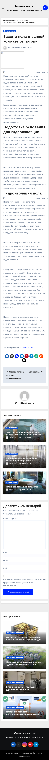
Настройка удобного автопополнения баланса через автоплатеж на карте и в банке (22, 714)
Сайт (5, 568)
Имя (5, 552)
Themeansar (24, 757)
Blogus (37, 753)
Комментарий (10, 518)
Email (6, 560)
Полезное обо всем (15, 633)
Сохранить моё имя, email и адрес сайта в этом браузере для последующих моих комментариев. (24, 582)
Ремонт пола (23, 6)
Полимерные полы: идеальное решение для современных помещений (21, 461)
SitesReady (15, 48)
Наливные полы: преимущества (21, 487)
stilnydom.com (26, 347)
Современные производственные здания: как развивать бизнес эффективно (23, 664)
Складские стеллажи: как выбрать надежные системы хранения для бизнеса (23, 639)
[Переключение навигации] (3, 7)
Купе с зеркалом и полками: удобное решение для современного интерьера (20, 689)
